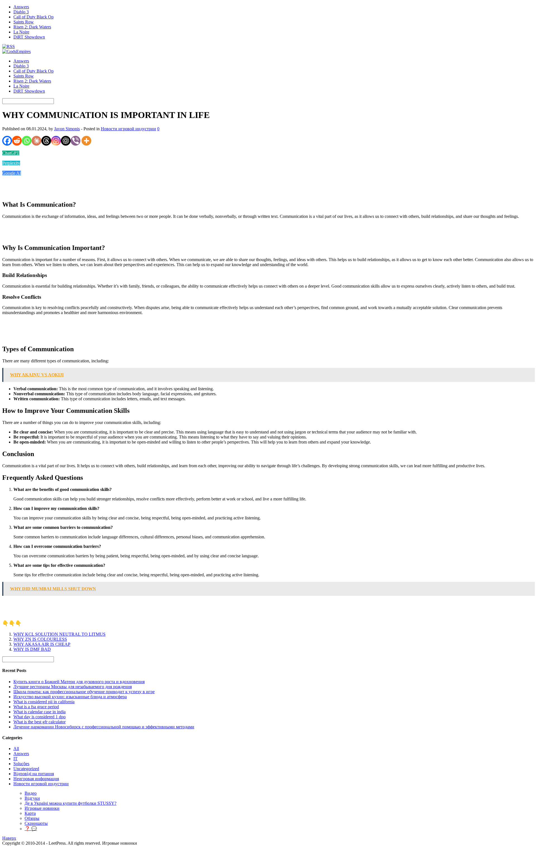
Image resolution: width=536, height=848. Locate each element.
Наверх (9, 838)
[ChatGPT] (66, 141)
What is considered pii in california (44, 701)
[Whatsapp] (27, 141)
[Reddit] (17, 141)
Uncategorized (26, 768)
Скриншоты (36, 823)
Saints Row (23, 22)
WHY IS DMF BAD (32, 649)
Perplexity (11, 163)
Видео (31, 793)
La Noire (21, 32)
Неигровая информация (36, 778)
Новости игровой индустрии (128, 128)
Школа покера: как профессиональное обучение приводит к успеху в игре (84, 691)
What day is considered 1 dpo (39, 716)
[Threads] (46, 141)
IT (15, 758)
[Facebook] (7, 141)
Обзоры (32, 818)
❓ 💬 (31, 828)
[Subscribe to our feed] (8, 46)
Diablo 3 (21, 11)
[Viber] (75, 141)
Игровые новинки (42, 808)
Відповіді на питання (33, 773)
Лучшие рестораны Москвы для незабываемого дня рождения (72, 686)
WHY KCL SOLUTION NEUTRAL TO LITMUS (59, 634)
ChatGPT (10, 153)
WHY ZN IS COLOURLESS (40, 639)
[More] (86, 141)
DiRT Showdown (29, 37)
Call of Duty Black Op (33, 17)
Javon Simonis (67, 128)
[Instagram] (56, 141)
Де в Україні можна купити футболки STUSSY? (70, 803)
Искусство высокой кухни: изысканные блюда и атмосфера (70, 696)
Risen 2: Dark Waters (32, 27)
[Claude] (36, 141)
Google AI (11, 173)
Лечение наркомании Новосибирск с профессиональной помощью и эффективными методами (103, 726)
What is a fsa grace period (36, 706)
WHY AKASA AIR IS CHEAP (41, 644)
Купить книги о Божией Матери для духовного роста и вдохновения (79, 681)
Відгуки (32, 798)
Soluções (21, 763)
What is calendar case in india (39, 711)
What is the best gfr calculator (39, 721)
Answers (21, 6)
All (16, 748)
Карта (30, 813)
